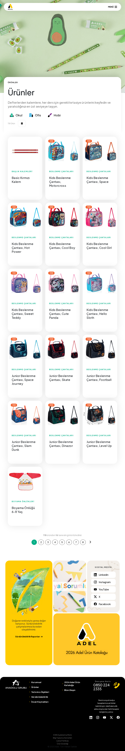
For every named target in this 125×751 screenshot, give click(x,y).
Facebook (105, 604)
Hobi (57, 115)
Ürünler (35, 687)
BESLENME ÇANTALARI (61, 171)
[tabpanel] (25, 151)
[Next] (90, 542)
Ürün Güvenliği (62, 744)
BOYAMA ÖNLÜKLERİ (23, 501)
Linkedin (103, 574)
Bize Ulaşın (69, 690)
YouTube (104, 589)
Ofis (38, 115)
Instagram (105, 582)
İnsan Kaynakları (40, 702)
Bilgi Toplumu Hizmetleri (62, 738)
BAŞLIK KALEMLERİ (22, 171)
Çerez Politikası (62, 741)
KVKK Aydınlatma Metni (62, 735)
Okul (19, 115)
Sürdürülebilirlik (39, 697)
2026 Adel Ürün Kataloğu (72, 683)
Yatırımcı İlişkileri (40, 692)
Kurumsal (36, 682)
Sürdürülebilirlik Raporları (27, 636)
